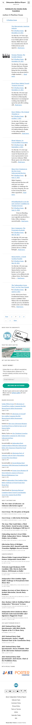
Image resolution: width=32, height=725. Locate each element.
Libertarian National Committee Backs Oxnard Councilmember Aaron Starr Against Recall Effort (14, 492)
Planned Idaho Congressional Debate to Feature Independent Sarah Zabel (16, 558)
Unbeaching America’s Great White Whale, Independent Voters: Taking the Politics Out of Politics (15, 536)
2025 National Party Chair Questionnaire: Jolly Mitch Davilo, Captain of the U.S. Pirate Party (14, 628)
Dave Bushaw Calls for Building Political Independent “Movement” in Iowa (16, 603)
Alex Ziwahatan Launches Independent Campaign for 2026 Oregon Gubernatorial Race (14, 436)
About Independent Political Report (16, 697)
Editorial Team (16, 700)
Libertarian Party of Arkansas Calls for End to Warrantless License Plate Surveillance (13, 455)
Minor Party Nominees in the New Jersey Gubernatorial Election (19, 171)
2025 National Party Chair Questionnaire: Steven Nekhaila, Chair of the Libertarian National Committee (15, 648)
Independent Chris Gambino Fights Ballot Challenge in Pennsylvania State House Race (14, 482)
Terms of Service (16, 709)
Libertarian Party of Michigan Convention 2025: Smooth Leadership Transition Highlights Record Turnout (15, 546)
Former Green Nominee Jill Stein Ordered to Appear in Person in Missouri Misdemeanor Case (15, 473)
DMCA (16, 712)
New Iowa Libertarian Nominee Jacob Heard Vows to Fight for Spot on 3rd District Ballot (14, 426)
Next (15, 320)
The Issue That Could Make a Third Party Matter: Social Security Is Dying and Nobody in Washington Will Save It (16, 526)
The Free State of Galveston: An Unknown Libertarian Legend (13, 505)
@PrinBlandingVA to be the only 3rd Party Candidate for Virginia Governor (20, 204)
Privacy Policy (16, 706)
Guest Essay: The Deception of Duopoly (15, 512)
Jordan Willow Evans (8, 404)
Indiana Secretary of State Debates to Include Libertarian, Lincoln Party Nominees (15, 592)
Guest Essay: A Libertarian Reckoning (15, 518)
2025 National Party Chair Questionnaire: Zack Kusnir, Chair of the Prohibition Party (15, 659)
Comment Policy (16, 703)
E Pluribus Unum (12, 20)
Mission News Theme (11, 722)
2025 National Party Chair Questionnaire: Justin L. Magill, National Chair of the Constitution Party (16, 638)
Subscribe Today (16, 715)
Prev (6, 316)
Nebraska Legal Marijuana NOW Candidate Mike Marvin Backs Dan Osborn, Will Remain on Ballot (14, 569)
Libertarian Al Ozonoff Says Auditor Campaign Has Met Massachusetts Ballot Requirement (14, 406)
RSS (16, 718)
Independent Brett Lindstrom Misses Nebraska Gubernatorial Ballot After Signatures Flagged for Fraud (14, 445)
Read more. (21, 48)
